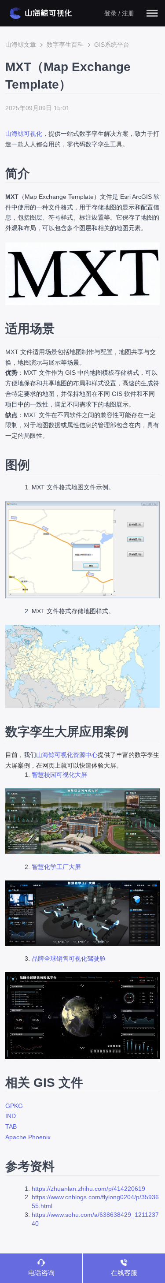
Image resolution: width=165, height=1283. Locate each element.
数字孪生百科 (65, 44)
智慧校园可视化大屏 (59, 774)
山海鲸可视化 (23, 133)
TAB (11, 1126)
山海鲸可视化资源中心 (67, 754)
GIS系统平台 (111, 44)
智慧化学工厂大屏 (56, 866)
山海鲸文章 (20, 44)
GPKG (14, 1105)
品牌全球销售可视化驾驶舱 (69, 958)
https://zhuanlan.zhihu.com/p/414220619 (88, 1188)
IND (10, 1115)
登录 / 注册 (119, 13)
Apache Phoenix (28, 1137)
